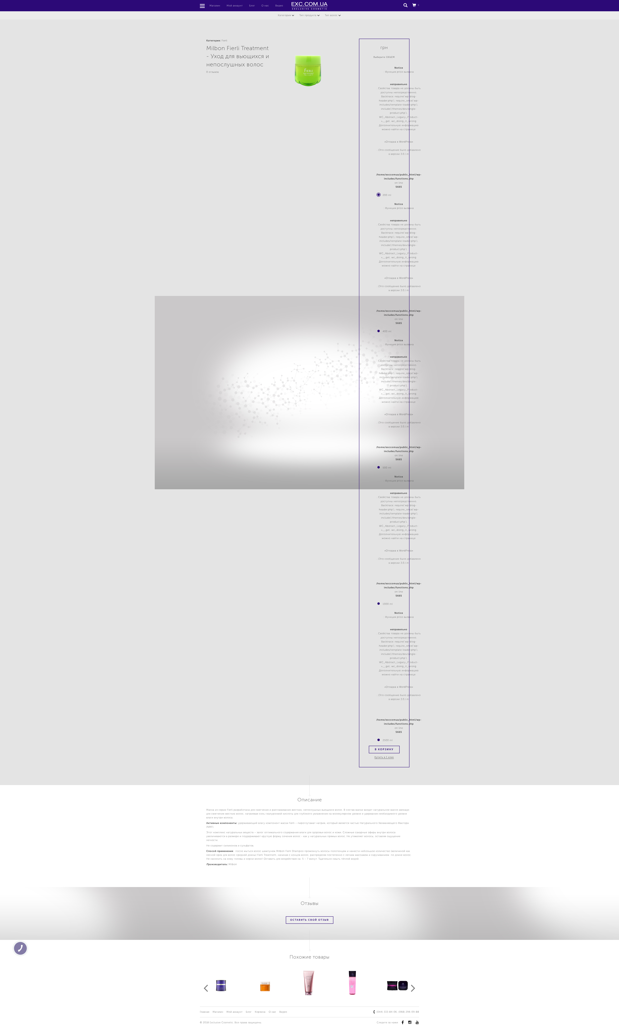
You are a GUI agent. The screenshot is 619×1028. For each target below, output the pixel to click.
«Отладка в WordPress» (398, 141)
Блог (252, 5)
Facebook (403, 1022)
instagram (410, 1022)
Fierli (224, 40)
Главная (204, 1011)
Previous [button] (206, 988)
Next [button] (413, 988)
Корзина (260, 1011)
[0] (414, 6)
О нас (265, 5)
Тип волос (331, 15)
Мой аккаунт (235, 5)
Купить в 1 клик (384, 757)
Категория (284, 15)
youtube (417, 1022)
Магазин (215, 5)
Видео (279, 5)
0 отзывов (212, 72)
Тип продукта (307, 15)
